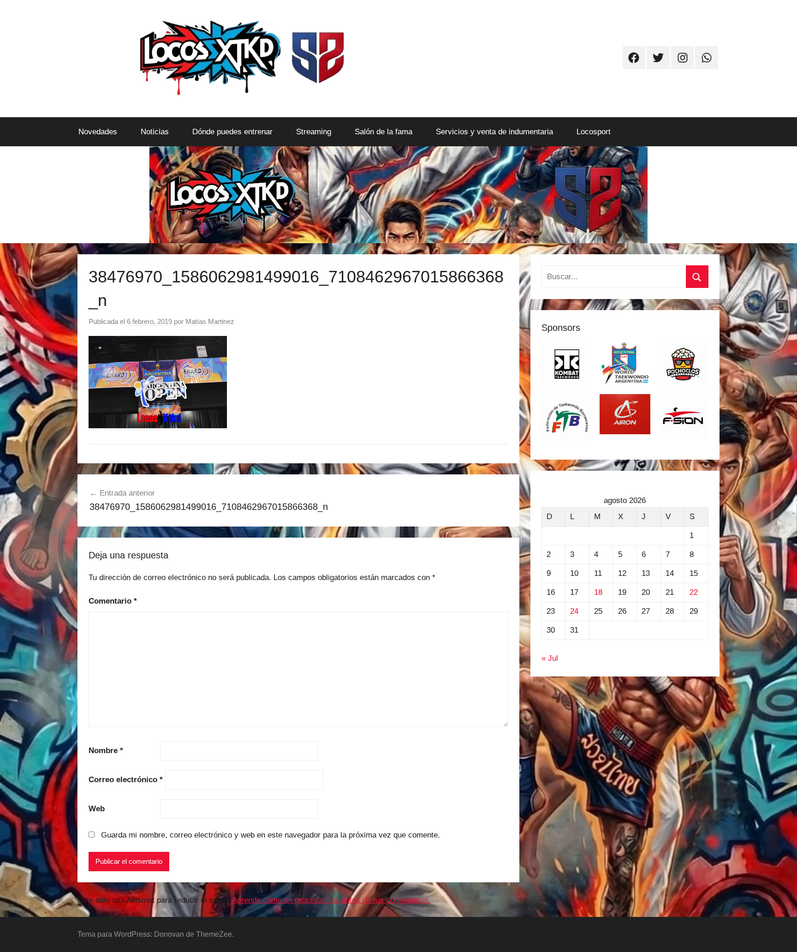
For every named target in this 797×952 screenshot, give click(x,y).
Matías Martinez (209, 321)
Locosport (594, 131)
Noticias (155, 131)
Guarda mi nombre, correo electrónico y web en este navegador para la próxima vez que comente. (270, 835)
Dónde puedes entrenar (232, 131)
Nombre (106, 750)
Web (97, 808)
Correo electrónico (126, 779)
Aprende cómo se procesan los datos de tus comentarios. (331, 900)
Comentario (113, 601)
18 (598, 592)
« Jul (549, 658)
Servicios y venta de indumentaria (494, 131)
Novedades (97, 131)
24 (574, 611)
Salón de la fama (383, 131)
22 (694, 592)
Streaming (313, 131)
